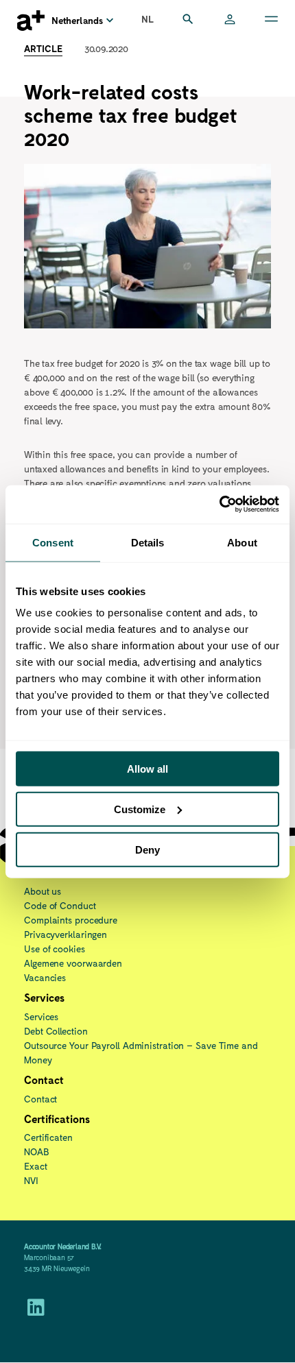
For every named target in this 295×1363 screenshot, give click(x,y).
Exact (35, 1166)
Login (230, 20)
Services (41, 1016)
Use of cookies (54, 948)
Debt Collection (56, 1031)
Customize (139, 809)
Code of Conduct (60, 905)
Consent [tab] (52, 542)
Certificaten (48, 1137)
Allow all (147, 769)
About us (42, 891)
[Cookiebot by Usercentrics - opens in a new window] (219, 505)
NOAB (36, 1151)
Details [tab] (148, 542)
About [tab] (242, 542)
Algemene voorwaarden (73, 963)
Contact (40, 1099)
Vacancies (45, 977)
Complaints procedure (70, 920)
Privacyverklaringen (65, 934)
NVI (31, 1180)
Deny (147, 849)
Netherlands (77, 20)
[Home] (31, 20)
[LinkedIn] (36, 1310)
